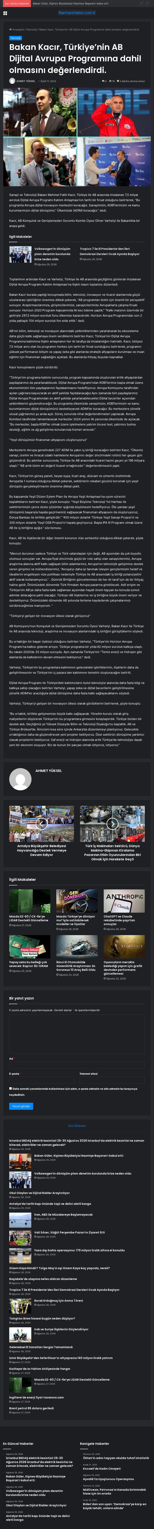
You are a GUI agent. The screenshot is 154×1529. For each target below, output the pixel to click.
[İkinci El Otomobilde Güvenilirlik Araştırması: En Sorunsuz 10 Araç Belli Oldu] (76, 946)
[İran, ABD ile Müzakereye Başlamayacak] (20, 1220)
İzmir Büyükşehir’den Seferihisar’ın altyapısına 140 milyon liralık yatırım (61, 1358)
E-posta (15, 1073)
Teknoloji (31, 29)
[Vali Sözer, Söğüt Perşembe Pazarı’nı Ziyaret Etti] (20, 1237)
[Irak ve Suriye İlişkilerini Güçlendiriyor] (20, 1334)
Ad (12, 1058)
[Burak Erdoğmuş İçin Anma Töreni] (20, 1306)
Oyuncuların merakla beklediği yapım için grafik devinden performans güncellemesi (123, 968)
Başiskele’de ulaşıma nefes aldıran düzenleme (43, 1279)
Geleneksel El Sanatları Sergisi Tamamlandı (41, 1347)
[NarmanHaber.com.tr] (77, 12)
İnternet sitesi (89, 1073)
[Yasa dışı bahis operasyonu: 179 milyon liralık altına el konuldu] (20, 1255)
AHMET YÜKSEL (25, 81)
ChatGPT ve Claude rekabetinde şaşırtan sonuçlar (119, 920)
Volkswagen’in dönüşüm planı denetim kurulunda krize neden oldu (74, 3)
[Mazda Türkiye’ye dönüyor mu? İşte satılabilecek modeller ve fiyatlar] (76, 901)
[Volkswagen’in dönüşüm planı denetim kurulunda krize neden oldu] (20, 254)
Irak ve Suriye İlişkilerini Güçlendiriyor (61, 1329)
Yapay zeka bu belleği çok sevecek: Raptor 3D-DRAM (28, 964)
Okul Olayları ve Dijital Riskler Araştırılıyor (39, 1193)
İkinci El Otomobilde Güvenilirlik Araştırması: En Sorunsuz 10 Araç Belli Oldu (75, 966)
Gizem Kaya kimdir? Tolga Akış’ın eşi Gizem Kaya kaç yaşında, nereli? (59, 1268)
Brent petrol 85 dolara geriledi (31, 1408)
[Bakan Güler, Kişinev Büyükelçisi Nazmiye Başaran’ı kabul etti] (20, 1161)
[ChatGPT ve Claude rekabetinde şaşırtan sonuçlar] (124, 901)
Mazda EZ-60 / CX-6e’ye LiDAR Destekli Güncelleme (28, 918)
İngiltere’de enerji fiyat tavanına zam (36, 1397)
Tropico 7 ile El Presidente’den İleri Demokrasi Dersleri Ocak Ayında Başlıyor (64, 1290)
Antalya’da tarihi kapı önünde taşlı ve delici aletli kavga (50, 1204)
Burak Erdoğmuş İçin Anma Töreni (58, 1301)
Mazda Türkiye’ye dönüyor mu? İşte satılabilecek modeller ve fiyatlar (75, 920)
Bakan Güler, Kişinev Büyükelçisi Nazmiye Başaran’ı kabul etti (78, 1156)
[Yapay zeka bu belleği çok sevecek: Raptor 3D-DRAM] (29, 946)
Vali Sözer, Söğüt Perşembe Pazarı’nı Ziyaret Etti (69, 1232)
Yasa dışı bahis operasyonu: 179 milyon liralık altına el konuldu (79, 1250)
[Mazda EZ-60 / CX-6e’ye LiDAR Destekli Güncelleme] (29, 901)
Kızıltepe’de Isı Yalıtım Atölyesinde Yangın (39, 1369)
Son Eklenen (77, 1126)
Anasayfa (18, 29)
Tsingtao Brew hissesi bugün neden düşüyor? (42, 1318)
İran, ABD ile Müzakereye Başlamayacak (63, 1215)
